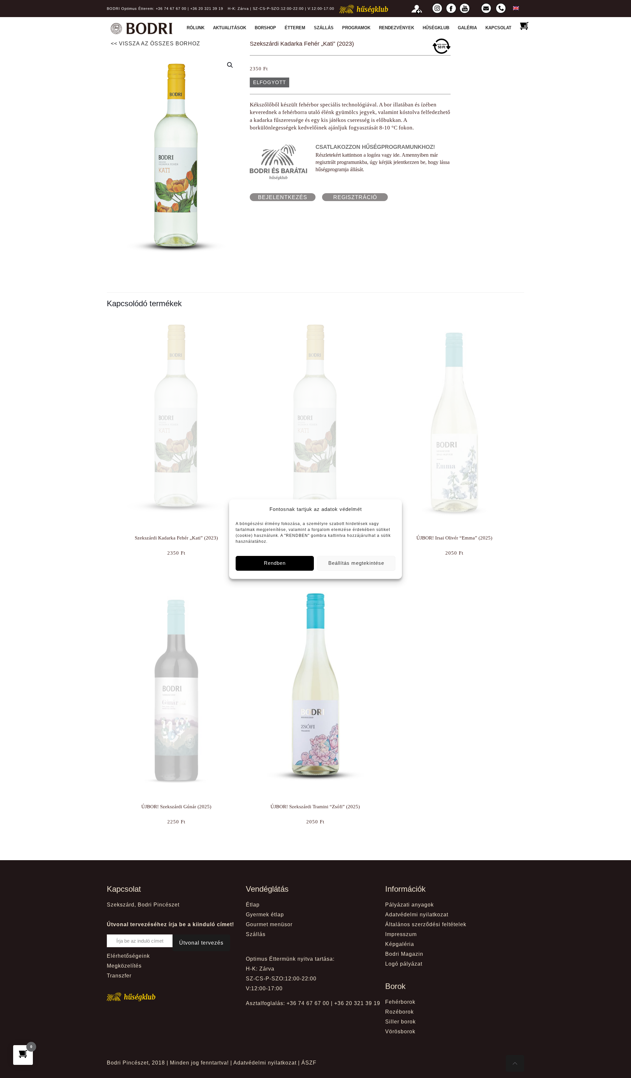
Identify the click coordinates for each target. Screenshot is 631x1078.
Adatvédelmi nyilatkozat (416, 914)
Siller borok (400, 1021)
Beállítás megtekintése (356, 563)
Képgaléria (399, 944)
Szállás (256, 934)
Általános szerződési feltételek (425, 924)
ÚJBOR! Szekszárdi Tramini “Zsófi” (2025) (315, 806)
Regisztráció (355, 197)
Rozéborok (399, 1012)
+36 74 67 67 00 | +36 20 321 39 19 (189, 9)
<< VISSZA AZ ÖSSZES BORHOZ (155, 43)
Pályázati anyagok (409, 904)
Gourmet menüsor (269, 924)
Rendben (275, 563)
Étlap (253, 904)
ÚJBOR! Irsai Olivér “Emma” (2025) (454, 537)
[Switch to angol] (514, 8)
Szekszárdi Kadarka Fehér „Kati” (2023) (176, 537)
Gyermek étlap (265, 914)
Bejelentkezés (282, 197)
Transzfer (119, 975)
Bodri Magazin (404, 954)
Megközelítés (124, 966)
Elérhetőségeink (128, 956)
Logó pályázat (403, 964)
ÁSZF (308, 1063)
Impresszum (401, 934)
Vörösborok (400, 1031)
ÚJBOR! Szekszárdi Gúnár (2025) (176, 806)
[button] (230, 65)
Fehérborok (400, 1002)
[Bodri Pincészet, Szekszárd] (142, 27)
